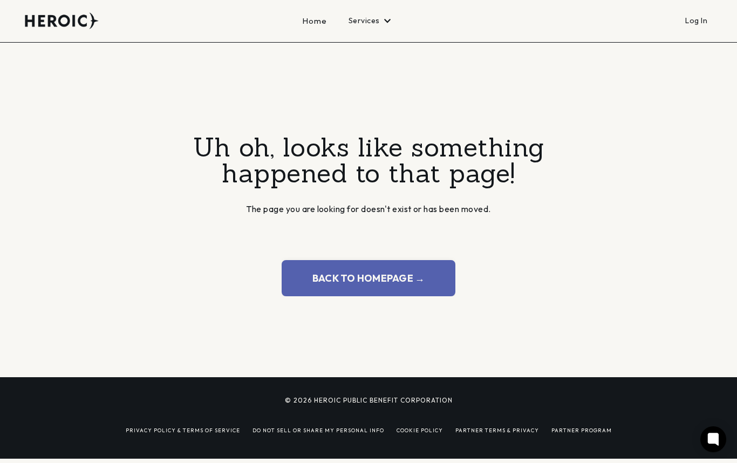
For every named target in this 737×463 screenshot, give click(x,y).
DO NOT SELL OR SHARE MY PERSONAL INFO (318, 430)
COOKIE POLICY (420, 430)
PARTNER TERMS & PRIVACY (497, 430)
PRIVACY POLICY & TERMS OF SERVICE (183, 430)
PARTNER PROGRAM (581, 430)
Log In (696, 20)
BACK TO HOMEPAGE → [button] (368, 278)
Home (315, 21)
